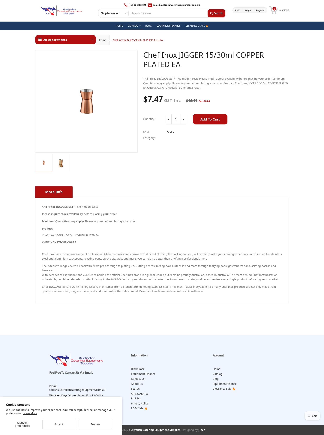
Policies (136, 398)
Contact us (138, 378)
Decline (95, 424)
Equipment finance (225, 384)
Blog (216, 378)
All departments (55, 40)
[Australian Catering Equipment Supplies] (61, 10)
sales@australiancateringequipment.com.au (176, 5)
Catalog (218, 374)
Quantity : (149, 119)
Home (102, 40)
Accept (59, 424)
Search (135, 388)
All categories (139, 393)
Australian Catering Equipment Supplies (154, 430)
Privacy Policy (139, 403)
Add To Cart (210, 119)
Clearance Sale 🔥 (224, 388)
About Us (137, 384)
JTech (201, 430)
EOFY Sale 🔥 (139, 408)
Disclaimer (137, 369)
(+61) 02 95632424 (137, 5)
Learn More (30, 413)
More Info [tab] (54, 191)
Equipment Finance (143, 374)
